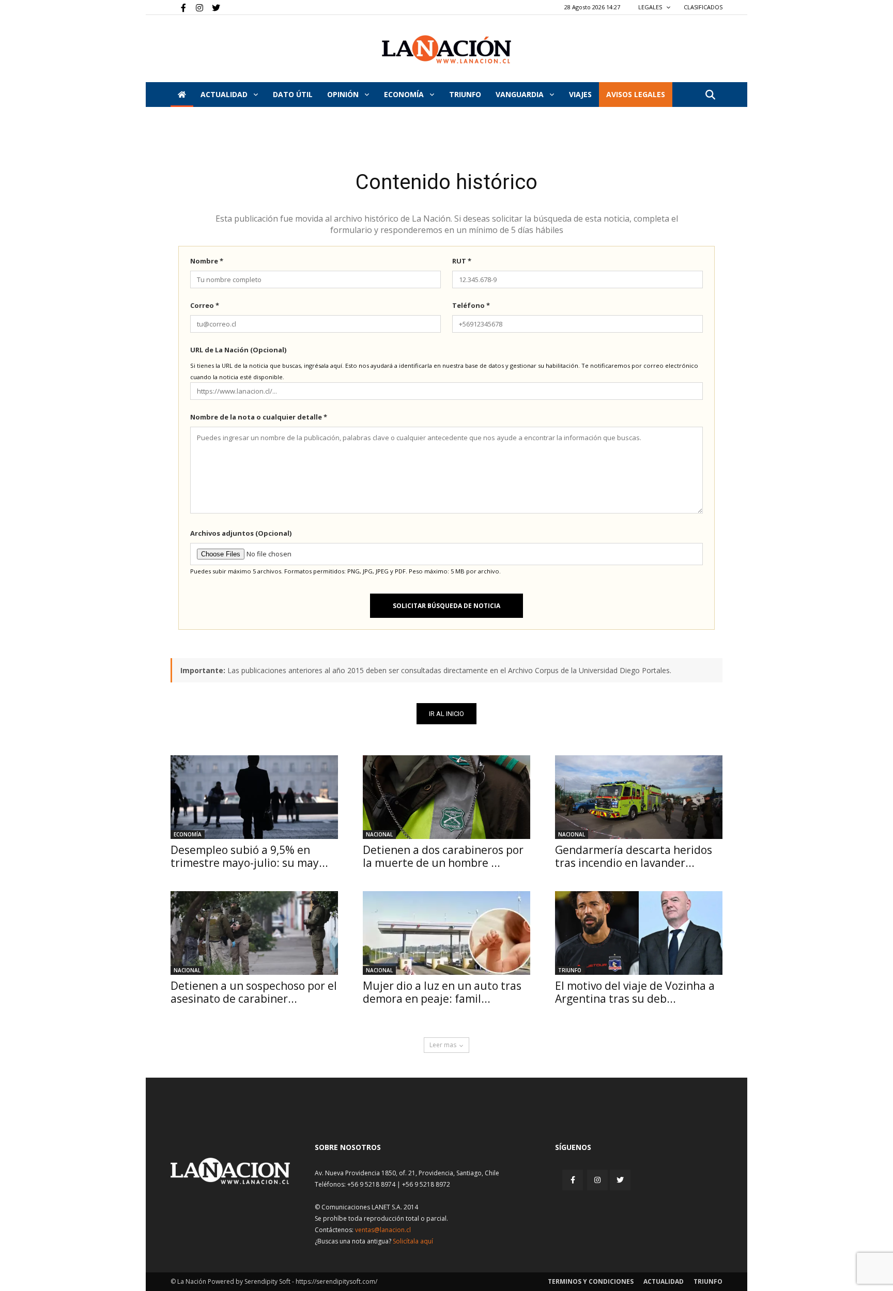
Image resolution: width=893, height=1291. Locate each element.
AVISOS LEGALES (635, 94)
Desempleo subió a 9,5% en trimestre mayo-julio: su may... (249, 856)
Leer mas (442, 1044)
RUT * (461, 261)
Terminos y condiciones (591, 1281)
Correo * (204, 305)
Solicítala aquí (413, 1241)
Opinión (344, 94)
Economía (405, 94)
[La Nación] (446, 49)
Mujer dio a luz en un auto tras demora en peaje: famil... (442, 992)
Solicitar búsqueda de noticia (446, 605)
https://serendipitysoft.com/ (336, 1281)
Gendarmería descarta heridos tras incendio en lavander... (633, 856)
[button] (710, 95)
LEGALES (651, 7)
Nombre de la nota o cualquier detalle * (258, 417)
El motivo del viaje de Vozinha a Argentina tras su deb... (635, 992)
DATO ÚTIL (293, 94)
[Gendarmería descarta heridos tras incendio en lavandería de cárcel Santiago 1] (638, 797)
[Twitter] (212, 7)
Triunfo (465, 94)
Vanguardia (521, 94)
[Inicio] (182, 94)
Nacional (379, 834)
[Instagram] (195, 7)
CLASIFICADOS (703, 7)
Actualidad (225, 94)
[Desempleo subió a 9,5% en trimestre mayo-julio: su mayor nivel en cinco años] (254, 797)
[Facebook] (178, 7)
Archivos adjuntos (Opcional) (240, 533)
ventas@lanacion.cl (383, 1229)
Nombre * (206, 261)
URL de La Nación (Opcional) (238, 349)
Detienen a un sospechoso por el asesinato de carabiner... (254, 992)
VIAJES (580, 94)
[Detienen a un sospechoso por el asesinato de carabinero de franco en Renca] (254, 933)
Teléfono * (471, 305)
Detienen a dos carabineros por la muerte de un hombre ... (443, 856)
